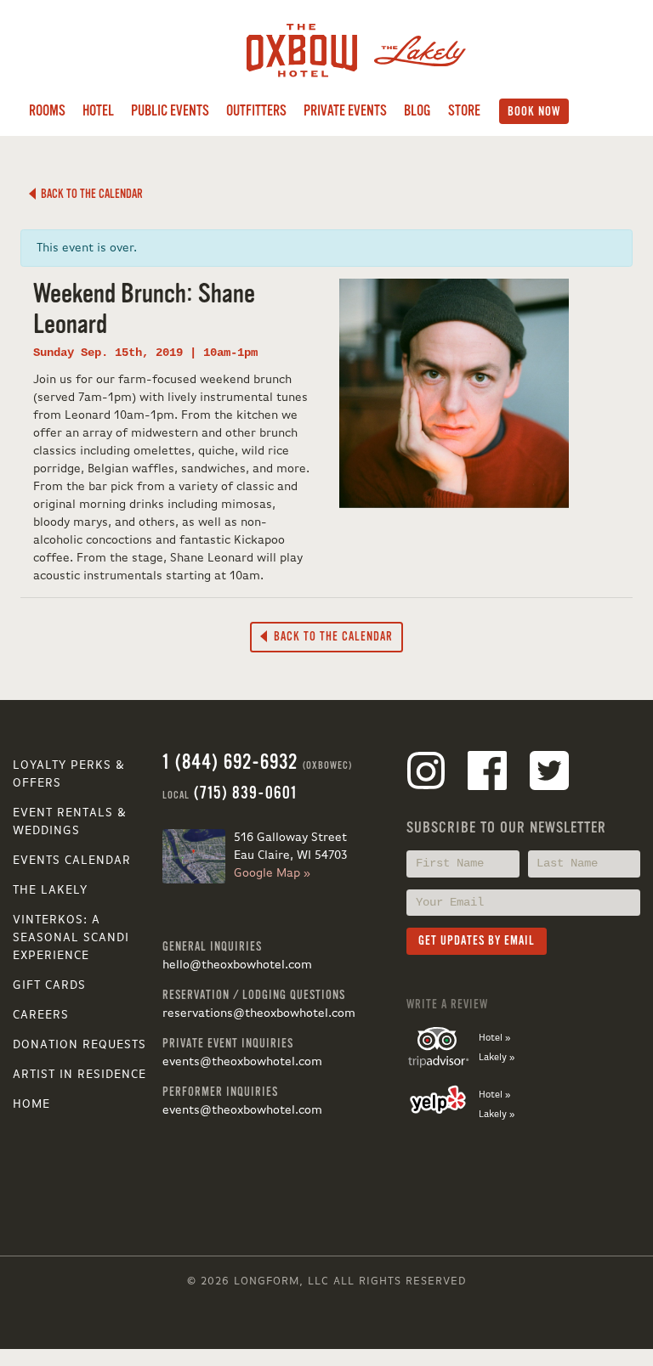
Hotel (98, 111)
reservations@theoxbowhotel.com (258, 1013)
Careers (41, 1015)
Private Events (345, 111)
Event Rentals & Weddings (70, 822)
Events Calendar (72, 860)
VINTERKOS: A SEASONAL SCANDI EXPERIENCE (71, 938)
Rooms (47, 111)
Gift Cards (49, 985)
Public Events (170, 111)
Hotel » (494, 1038)
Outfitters (256, 111)
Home (31, 1104)
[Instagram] (426, 774)
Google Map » (272, 873)
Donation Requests (79, 1045)
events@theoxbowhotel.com (242, 1062)
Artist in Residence (79, 1075)
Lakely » (496, 1058)
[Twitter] (549, 774)
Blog (417, 111)
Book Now (534, 111)
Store (464, 111)
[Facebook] (487, 774)
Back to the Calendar (89, 193)
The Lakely (50, 890)
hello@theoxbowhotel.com (237, 965)
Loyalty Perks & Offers (69, 774)
